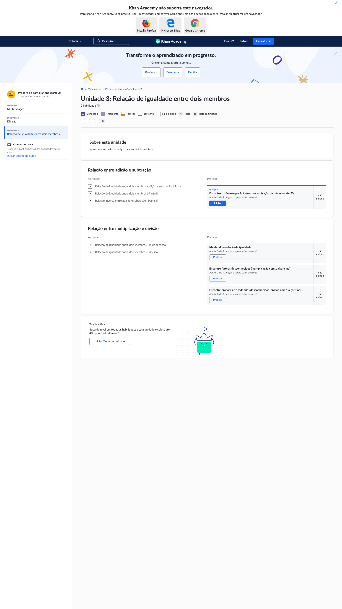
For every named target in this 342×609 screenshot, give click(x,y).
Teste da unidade (97, 324)
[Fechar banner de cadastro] (335, 53)
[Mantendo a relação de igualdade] (88, 121)
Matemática (94, 89)
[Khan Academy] (171, 41)
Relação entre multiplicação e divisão (123, 229)
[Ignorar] (336, 3)
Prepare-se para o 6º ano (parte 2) (123, 89)
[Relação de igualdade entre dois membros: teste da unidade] (103, 121)
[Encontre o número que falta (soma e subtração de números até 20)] (83, 121)
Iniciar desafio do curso (21, 155)
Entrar (244, 41)
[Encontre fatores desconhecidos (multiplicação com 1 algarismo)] (93, 121)
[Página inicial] (82, 89)
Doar (227, 41)
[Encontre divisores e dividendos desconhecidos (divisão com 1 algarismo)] (98, 121)
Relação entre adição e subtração (119, 170)
